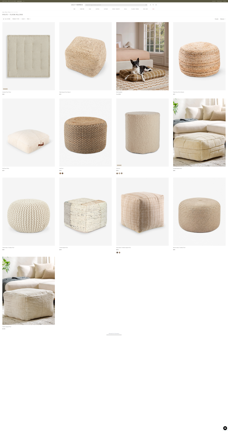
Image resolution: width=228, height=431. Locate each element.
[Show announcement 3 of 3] (24, 1)
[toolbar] (114, 1)
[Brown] (117, 173)
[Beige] (60, 173)
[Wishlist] (153, 5)
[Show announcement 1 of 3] (23, 1)
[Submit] (146, 5)
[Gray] (122, 173)
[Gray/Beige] (62, 173)
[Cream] (119, 173)
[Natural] (119, 252)
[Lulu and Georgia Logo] (77, 4)
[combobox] (116, 5)
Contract (224, 1)
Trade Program (219, 1)
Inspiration (214, 1)
